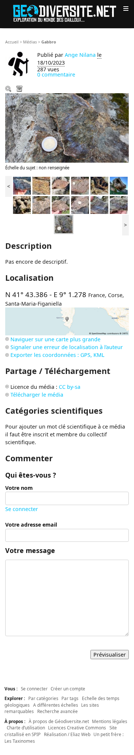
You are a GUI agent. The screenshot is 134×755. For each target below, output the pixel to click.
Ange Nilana (80, 54)
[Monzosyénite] (41, 204)
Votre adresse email (31, 524)
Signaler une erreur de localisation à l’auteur (66, 347)
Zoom (9, 89)
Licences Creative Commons (77, 727)
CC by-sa (69, 386)
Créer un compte (68, 688)
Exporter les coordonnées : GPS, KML (57, 354)
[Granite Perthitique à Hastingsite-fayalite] (41, 185)
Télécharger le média (20, 89)
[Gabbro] (99, 204)
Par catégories (43, 698)
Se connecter (21, 508)
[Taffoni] (99, 185)
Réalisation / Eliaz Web (67, 734)
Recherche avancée (57, 711)
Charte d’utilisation (26, 727)
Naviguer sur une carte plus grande (55, 339)
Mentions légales (109, 721)
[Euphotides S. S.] (22, 185)
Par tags (70, 698)
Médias (30, 42)
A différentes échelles (55, 705)
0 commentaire (56, 74)
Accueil (12, 42)
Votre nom (19, 487)
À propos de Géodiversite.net (59, 721)
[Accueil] (67, 13)
